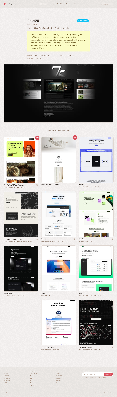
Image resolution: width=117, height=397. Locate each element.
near (81, 293)
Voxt (43, 293)
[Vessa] (96, 160)
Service (25, 187)
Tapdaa (82, 239)
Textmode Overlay (85, 347)
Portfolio (46, 55)
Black (69, 55)
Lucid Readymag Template (50, 185)
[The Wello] (21, 160)
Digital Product (39, 55)
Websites (6, 373)
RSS (57, 383)
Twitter (58, 373)
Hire (31, 375)
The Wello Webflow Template (14, 185)
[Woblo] (58, 214)
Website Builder (27, 241)
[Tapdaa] (96, 214)
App (42, 186)
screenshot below (39, 40)
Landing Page (96, 186)
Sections (6, 375)
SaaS (62, 241)
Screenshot (82, 21)
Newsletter (33, 383)
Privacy (106, 393)
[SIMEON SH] (21, 269)
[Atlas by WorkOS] (58, 323)
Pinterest (58, 380)
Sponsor (32, 385)
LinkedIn (58, 378)
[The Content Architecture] (21, 214)
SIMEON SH (8, 293)
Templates (7, 378)
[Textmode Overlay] (96, 323)
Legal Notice (98, 393)
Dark (73, 55)
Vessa (81, 185)
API (31, 378)
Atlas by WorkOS (47, 347)
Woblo (43, 239)
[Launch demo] (75, 185)
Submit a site (33, 373)
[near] (96, 268)
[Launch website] (112, 185)
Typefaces (7, 380)
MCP (31, 380)
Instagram (59, 375)
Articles (6, 383)
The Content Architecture (13, 239)
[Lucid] (58, 160)
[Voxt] (58, 268)
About (111, 393)
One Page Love (11, 4)
